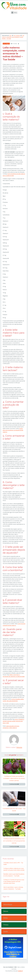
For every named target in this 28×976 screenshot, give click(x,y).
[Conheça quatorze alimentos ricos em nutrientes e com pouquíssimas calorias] (14, 828)
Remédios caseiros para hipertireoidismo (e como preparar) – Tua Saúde (13, 875)
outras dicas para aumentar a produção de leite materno (13, 430)
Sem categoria (6, 43)
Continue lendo (14, 784)
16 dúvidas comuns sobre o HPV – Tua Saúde (13, 863)
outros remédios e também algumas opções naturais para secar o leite (13, 721)
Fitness (5, 925)
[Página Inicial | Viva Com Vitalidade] (14, 5)
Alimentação (7, 904)
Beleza (5, 911)
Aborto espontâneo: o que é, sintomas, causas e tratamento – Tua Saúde (13, 888)
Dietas (5, 918)
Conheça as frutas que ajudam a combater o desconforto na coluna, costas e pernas (14, 778)
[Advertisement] (14, 23)
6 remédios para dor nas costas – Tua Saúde (14, 809)
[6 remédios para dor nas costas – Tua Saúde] (14, 798)
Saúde (5, 931)
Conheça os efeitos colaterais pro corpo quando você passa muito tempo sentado (13, 869)
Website (19, 747)
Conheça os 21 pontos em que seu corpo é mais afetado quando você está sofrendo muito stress (13, 881)
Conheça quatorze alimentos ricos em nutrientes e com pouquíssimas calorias (14, 841)
